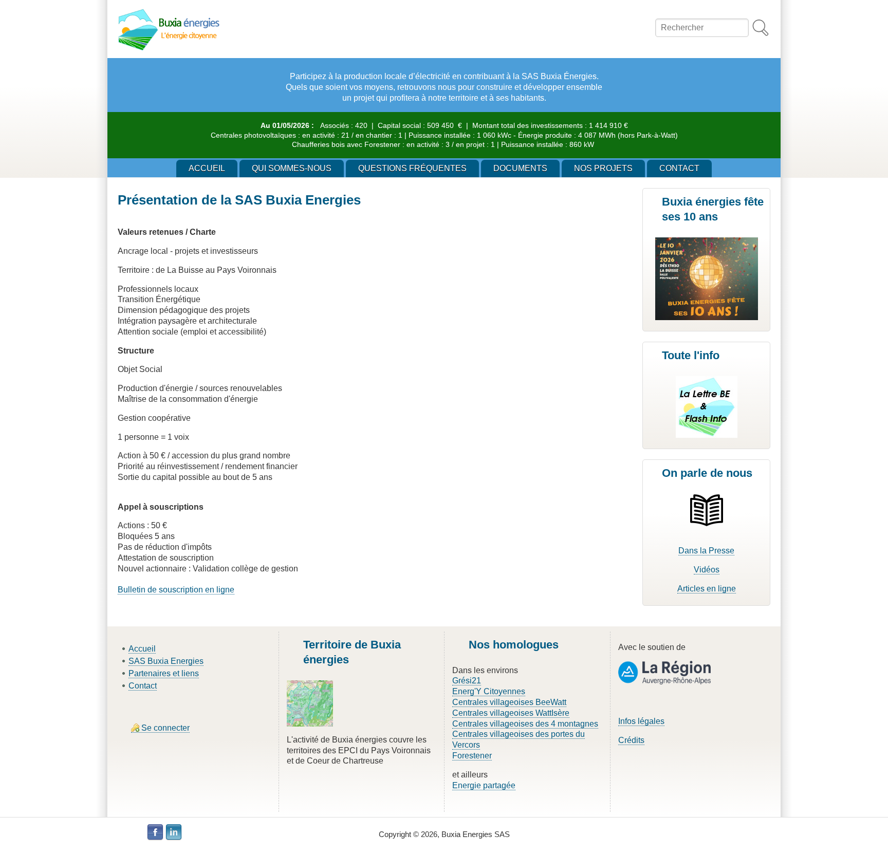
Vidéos (706, 569)
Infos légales (641, 721)
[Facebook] (155, 832)
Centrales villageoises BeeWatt (509, 702)
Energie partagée (483, 785)
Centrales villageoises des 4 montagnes (525, 723)
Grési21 (466, 680)
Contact (142, 685)
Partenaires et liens (163, 673)
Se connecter (165, 727)
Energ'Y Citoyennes (488, 691)
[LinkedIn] (173, 832)
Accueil (142, 648)
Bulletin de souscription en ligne (176, 589)
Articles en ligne (706, 588)
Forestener (472, 755)
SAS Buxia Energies (165, 661)
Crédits (631, 740)
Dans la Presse (706, 550)
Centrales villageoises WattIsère (510, 713)
